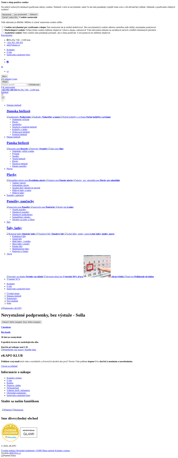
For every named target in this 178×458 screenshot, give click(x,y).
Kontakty (11, 50)
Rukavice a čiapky (20, 251)
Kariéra (10, 383)
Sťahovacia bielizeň (21, 132)
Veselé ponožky (19, 209)
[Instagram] (8, 62)
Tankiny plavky (19, 183)
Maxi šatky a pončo (20, 244)
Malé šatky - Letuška (21, 241)
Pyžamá (15, 154)
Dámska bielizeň (18, 111)
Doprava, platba (14, 385)
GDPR (39, 450)
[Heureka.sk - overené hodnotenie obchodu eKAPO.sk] (11, 441)
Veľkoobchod (13, 388)
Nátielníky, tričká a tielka (23, 151)
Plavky (15, 122)
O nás (9, 52)
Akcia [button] (9, 254)
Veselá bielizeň (18, 159)
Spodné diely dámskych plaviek (26, 188)
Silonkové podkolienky (22, 214)
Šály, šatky (14, 228)
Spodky (15, 156)
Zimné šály (17, 239)
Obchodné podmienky (16, 393)
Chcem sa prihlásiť (9, 366)
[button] (2, 66)
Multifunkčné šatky (20, 249)
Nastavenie (6, 14)
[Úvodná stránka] (9, 79)
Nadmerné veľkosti (20, 119)
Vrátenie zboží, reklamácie (18, 390)
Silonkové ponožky (20, 212)
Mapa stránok (48, 450)
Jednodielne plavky (20, 185)
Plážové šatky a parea (21, 190)
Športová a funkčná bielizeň (24, 127)
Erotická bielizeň (19, 134)
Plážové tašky (18, 193)
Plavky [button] (10, 169)
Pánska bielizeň (18, 143)
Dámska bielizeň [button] (14, 105)
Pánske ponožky (19, 166)
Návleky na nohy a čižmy (23, 219)
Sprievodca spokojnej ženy (18, 55)
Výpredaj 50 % (13, 279)
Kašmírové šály (19, 236)
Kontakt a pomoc (14, 378)
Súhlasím (33, 14)
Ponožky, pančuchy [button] (15, 195)
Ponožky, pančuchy (20, 201)
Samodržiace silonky (21, 217)
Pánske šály (17, 246)
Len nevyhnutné (20, 14)
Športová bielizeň (20, 164)
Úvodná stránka (8, 450)
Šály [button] (9, 222)
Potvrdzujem (6, 35)
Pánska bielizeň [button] (13, 137)
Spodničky (17, 124)
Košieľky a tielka (19, 129)
